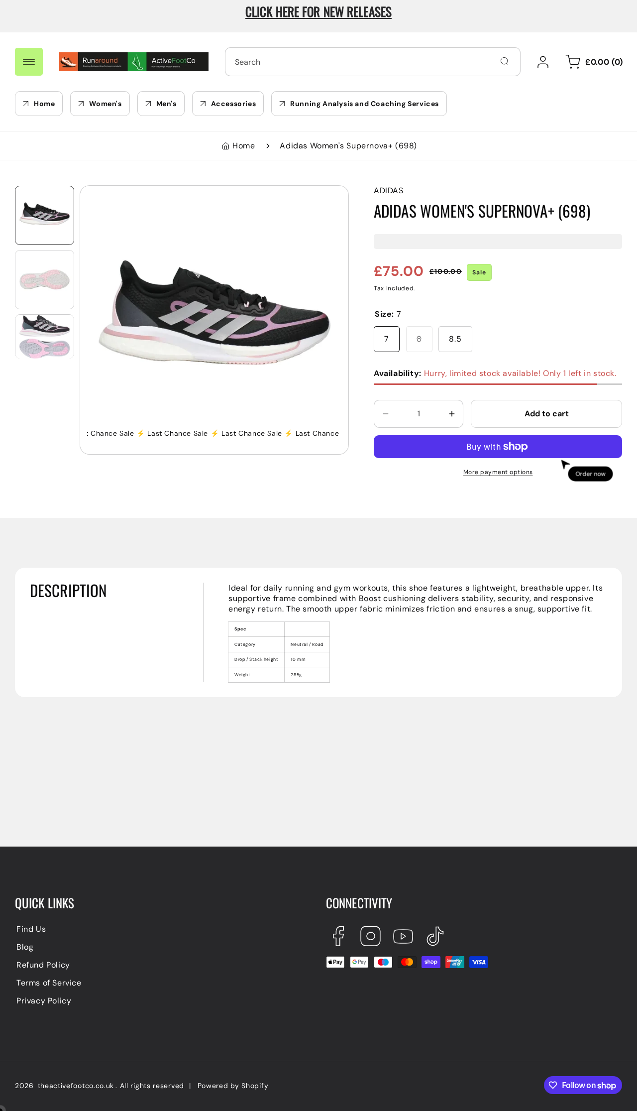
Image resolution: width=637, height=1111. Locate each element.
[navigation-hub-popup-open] (29, 62)
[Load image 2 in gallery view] (44, 279)
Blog (24, 947)
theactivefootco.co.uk (76, 1085)
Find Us (31, 929)
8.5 (455, 339)
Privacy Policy (43, 1000)
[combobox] (372, 62)
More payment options (498, 472)
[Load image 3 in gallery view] (44, 336)
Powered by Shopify (233, 1085)
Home (243, 145)
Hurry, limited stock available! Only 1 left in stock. (495, 373)
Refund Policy (43, 965)
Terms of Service (49, 983)
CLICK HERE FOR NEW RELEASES (318, 11)
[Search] (505, 61)
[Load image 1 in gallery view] (44, 215)
